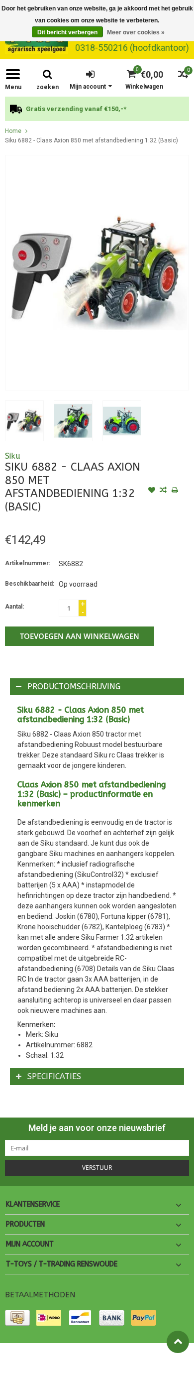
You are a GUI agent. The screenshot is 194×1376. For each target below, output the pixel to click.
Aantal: (14, 606)
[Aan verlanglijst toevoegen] (151, 491)
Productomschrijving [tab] (73, 686)
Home (13, 130)
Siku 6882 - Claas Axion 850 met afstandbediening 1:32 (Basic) (91, 140)
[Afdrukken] (174, 491)
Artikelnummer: (27, 563)
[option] (97, 109)
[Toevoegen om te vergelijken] (163, 491)
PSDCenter (116, 1355)
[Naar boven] (178, 1342)
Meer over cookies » (136, 32)
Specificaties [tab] (54, 1076)
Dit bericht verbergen (67, 32)
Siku (12, 456)
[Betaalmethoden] (17, 1318)
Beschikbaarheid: (29, 583)
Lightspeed (20, 1364)
